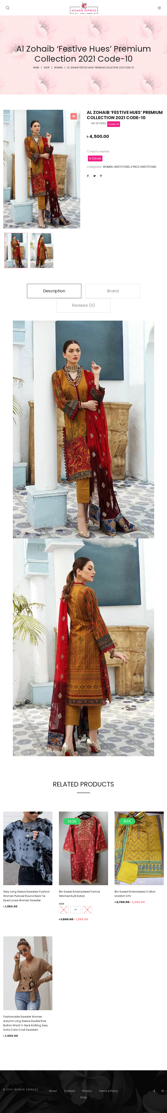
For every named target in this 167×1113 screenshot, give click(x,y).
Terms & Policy (108, 1091)
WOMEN (58, 67)
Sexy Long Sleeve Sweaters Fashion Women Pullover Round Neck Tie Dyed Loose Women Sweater (26, 896)
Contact (69, 1091)
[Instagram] (163, 1091)
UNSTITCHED (122, 167)
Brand (113, 291)
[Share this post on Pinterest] (101, 176)
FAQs (83, 1097)
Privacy (87, 1091)
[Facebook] (154, 1091)
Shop (47, 67)
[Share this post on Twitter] (94, 176)
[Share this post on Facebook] (88, 176)
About (53, 1091)
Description (54, 291)
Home (36, 67)
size (61, 903)
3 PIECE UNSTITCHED (143, 167)
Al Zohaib (95, 158)
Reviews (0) (83, 305)
